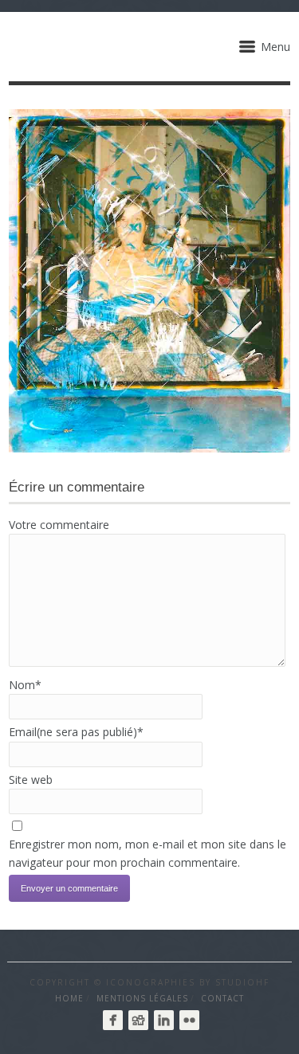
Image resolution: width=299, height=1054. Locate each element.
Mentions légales (142, 998)
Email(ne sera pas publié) (76, 731)
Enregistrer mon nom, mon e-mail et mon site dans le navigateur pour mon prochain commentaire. (147, 853)
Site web (31, 779)
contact (222, 998)
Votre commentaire (59, 524)
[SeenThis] (138, 1020)
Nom (25, 684)
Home (69, 998)
